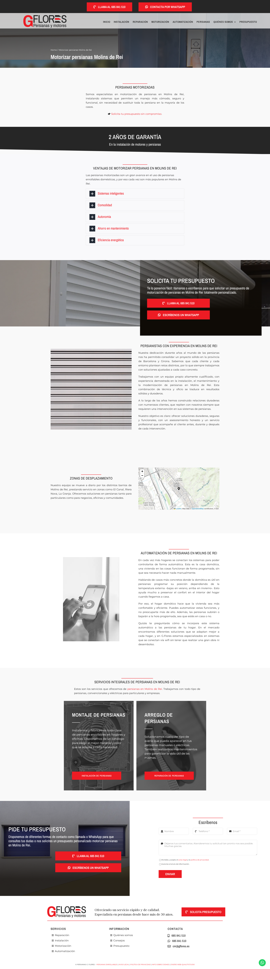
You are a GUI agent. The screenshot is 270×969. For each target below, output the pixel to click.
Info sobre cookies (160, 964)
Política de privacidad (140, 964)
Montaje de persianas (98, 715)
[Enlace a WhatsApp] (262, 962)
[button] (135, 194)
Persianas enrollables (106, 964)
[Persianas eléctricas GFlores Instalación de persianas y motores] (45, 16)
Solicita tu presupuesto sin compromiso (136, 113)
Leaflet (178, 508)
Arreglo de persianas (159, 718)
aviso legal (182, 860)
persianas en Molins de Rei (144, 689)
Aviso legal (124, 964)
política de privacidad (200, 860)
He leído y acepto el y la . (185, 860)
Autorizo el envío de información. (175, 864)
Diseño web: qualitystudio (183, 964)
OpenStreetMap (198, 508)
